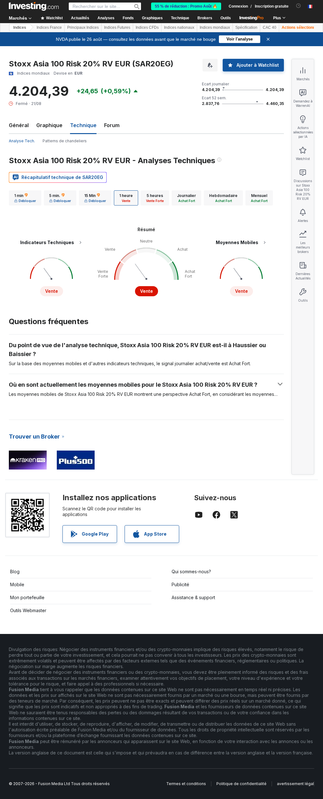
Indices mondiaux (215, 27)
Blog (15, 571)
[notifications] (298, 6)
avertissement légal (295, 783)
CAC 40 (269, 27)
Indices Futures (117, 27)
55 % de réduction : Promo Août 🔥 (186, 6)
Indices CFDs (147, 27)
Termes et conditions (186, 783)
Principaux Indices (83, 27)
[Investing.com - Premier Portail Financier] (34, 6)
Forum (112, 125)
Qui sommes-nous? (191, 571)
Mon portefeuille (27, 597)
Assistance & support (193, 597)
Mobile (17, 584)
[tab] (25, 198)
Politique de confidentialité (241, 783)
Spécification (246, 27)
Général (19, 125)
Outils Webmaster (28, 610)
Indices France (49, 27)
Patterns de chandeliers (65, 140)
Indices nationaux (179, 27)
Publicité (180, 584)
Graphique (49, 125)
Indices (19, 27)
